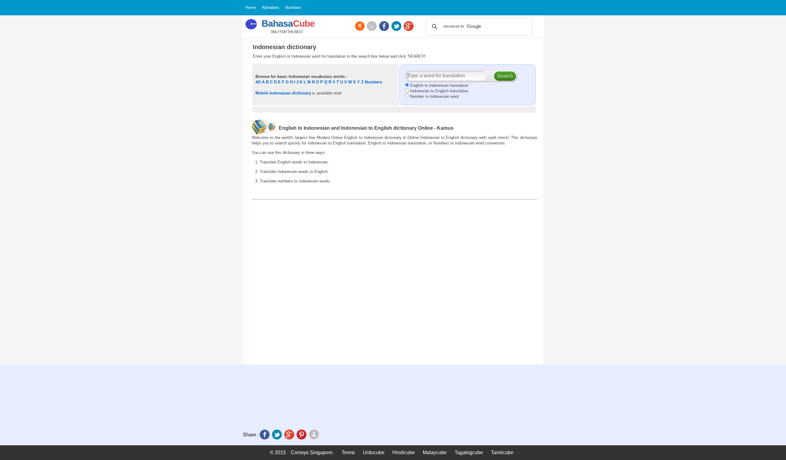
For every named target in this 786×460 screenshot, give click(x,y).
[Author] (314, 435)
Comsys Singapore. (312, 452)
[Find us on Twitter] (397, 26)
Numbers (373, 82)
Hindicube (403, 452)
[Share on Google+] (289, 435)
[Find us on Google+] (409, 26)
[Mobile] (360, 26)
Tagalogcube (469, 452)
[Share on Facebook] (265, 435)
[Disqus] (394, 281)
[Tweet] (277, 435)
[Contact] (372, 26)
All (258, 82)
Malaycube (435, 452)
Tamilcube (502, 452)
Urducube (373, 452)
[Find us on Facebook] (384, 26)
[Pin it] (302, 435)
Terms (348, 452)
